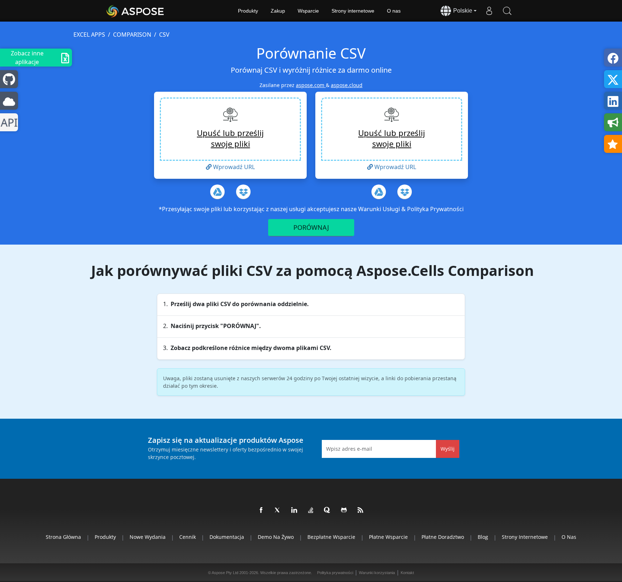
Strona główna (63, 536)
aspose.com (311, 85)
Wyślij (448, 448)
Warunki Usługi (379, 209)
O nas (394, 11)
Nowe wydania (148, 536)
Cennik (187, 536)
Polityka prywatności (335, 572)
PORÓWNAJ (311, 227)
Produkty (248, 11)
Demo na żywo (276, 536)
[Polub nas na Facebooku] (261, 510)
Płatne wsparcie (388, 536)
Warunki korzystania (377, 572)
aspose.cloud (346, 85)
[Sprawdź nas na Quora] (327, 510)
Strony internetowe (353, 11)
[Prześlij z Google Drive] (217, 192)
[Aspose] (135, 11)
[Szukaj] (507, 11)
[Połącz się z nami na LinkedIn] (294, 510)
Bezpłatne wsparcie (331, 536)
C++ (7, 122)
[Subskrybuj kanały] (360, 510)
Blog (483, 536)
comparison (132, 34)
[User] (489, 11)
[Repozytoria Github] (344, 510)
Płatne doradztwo (443, 536)
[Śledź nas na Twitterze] (278, 510)
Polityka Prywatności (435, 209)
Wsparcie (308, 11)
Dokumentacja (226, 536)
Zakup (278, 11)
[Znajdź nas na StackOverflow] (311, 510)
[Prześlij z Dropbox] (243, 192)
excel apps (89, 34)
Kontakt (407, 572)
